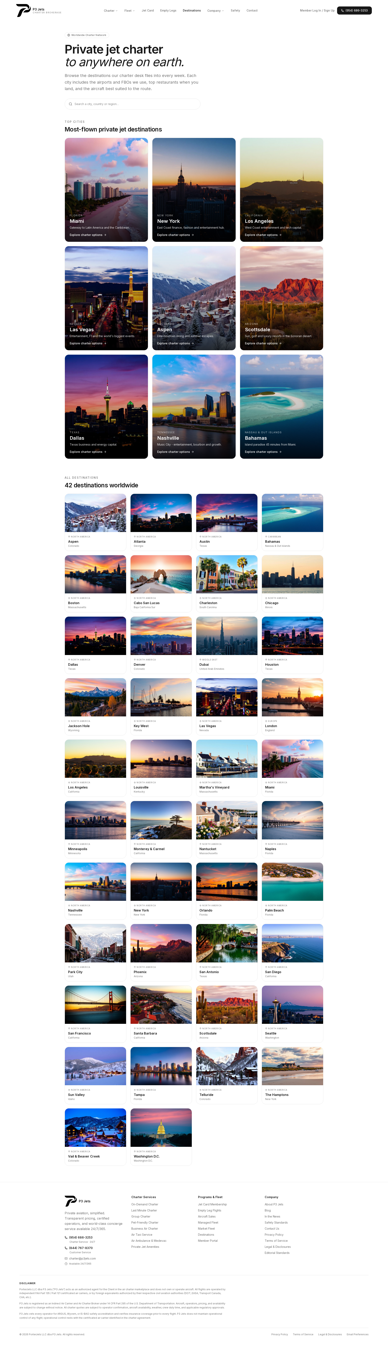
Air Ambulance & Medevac (149, 1240)
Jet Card (148, 10)
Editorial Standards (277, 1252)
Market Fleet (206, 1228)
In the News (272, 1216)
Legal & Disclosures (278, 1246)
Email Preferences (358, 1334)
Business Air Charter (144, 1228)
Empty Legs (168, 10)
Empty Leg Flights (209, 1210)
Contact (252, 10)
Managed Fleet (208, 1222)
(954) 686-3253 (357, 10)
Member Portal (208, 1240)
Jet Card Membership (212, 1204)
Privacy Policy (274, 1234)
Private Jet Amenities (145, 1246)
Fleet (128, 10)
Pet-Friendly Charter (144, 1222)
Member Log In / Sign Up (317, 10)
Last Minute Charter (144, 1210)
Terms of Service (276, 1240)
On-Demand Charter (144, 1204)
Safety (235, 10)
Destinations (192, 10)
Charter (109, 10)
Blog (268, 1210)
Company (214, 10)
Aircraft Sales (207, 1216)
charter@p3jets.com (82, 1258)
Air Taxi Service (141, 1234)
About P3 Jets (274, 1204)
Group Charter (140, 1216)
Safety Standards (276, 1222)
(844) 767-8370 (81, 1248)
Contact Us (272, 1228)
